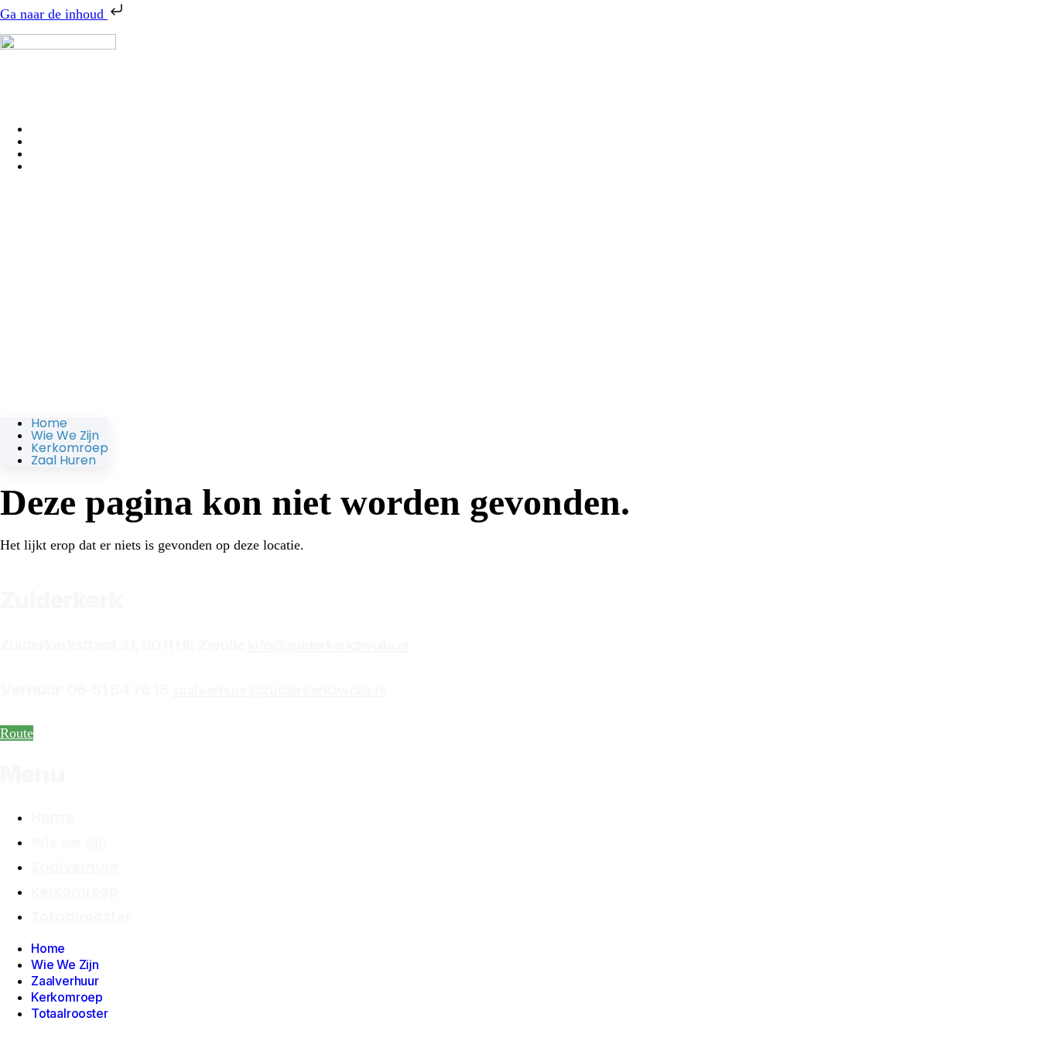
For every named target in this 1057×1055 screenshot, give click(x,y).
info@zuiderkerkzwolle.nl (328, 645)
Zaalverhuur (75, 866)
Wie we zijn (65, 435)
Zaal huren (63, 166)
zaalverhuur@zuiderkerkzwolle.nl (278, 690)
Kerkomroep (69, 448)
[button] (54, 295)
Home (49, 423)
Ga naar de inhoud (54, 14)
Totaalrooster (81, 916)
